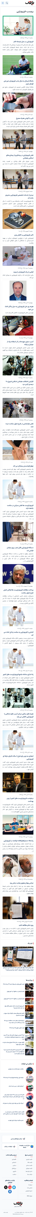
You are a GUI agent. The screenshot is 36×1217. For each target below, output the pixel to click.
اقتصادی (14, 1159)
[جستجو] (7, 3)
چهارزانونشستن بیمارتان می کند (23, 466)
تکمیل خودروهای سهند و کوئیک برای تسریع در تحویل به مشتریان (14, 1014)
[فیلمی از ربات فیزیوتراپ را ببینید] (18, 256)
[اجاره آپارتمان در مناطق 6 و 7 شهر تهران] (29, 994)
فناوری (14, 1171)
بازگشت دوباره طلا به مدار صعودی (15, 1069)
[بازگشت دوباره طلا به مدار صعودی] (29, 1071)
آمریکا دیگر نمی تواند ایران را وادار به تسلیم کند (13, 1103)
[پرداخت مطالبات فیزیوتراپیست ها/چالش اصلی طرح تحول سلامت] (18, 574)
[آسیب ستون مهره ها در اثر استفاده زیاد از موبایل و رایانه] (18, 326)
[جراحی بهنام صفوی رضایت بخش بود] (18, 865)
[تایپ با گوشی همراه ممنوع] (18, 102)
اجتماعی (14, 1162)
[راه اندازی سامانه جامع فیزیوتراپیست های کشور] (18, 658)
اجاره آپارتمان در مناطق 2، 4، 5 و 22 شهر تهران (14, 999)
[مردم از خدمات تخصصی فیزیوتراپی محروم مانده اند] (18, 179)
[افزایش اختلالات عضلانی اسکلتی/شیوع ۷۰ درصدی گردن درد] (18, 365)
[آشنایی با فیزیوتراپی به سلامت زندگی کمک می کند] (18, 616)
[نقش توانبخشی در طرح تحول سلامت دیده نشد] (18, 408)
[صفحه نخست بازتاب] (18, 1203)
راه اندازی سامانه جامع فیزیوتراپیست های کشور (18, 674)
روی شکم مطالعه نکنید (26, 925)
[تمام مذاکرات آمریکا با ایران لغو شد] (29, 1122)
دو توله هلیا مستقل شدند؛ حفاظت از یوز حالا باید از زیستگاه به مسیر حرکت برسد (14, 1021)
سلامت (14, 1174)
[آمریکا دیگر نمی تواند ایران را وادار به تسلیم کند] (29, 1105)
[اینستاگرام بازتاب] (10, 1187)
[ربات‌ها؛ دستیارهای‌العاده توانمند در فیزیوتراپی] (18, 825)
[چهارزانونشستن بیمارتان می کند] (18, 450)
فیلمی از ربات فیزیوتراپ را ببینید (23, 272)
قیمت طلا (30, 1162)
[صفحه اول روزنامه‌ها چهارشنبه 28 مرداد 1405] (29, 1079)
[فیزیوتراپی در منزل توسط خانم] (18, 26)
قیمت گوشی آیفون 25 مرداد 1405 (16, 1028)
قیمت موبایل (29, 1168)
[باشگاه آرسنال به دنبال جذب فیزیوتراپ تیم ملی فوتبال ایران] (18, 65)
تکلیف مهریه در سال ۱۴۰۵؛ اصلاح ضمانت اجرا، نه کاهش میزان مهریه (13, 1043)
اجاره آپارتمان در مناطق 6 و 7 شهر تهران (15, 991)
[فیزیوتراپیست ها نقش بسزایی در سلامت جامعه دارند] (18, 489)
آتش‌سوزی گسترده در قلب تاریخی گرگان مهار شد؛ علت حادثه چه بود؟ (14, 1007)
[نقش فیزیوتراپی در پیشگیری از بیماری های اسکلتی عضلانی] (18, 139)
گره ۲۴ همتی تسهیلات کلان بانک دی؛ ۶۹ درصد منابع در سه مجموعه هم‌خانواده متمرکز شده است (13, 1037)
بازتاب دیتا (29, 1174)
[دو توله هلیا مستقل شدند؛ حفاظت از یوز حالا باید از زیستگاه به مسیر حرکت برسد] (29, 1023)
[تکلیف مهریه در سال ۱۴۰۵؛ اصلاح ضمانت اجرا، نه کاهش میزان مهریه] (29, 1045)
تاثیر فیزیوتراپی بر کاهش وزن (23, 235)
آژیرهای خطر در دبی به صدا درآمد (16, 1086)
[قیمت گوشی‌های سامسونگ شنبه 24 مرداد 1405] (29, 986)
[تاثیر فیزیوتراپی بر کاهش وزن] (18, 219)
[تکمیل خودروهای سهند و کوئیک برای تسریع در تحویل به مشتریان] (29, 1015)
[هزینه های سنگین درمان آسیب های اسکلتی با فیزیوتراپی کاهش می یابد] (18, 698)
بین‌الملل (14, 1168)
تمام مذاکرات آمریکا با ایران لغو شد (15, 1120)
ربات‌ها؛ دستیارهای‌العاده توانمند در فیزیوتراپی (18, 841)
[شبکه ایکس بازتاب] (6, 1187)
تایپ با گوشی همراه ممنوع (24, 118)
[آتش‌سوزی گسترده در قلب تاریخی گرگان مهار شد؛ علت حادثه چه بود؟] (29, 1008)
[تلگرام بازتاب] (14, 1187)
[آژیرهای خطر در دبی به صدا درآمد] (29, 1088)
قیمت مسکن (29, 1165)
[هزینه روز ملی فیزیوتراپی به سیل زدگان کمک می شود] (18, 290)
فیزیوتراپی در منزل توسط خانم (23, 41)
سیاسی (14, 1165)
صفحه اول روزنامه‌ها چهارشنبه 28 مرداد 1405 (13, 1078)
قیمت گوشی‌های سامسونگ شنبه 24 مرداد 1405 (13, 984)
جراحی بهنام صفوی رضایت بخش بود (21, 883)
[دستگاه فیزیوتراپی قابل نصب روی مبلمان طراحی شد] (18, 532)
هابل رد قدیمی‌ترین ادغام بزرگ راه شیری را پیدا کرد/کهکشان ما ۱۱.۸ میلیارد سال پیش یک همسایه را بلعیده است (14, 1052)
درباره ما (30, 1185)
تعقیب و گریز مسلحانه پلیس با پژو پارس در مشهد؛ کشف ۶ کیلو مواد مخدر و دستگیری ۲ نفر (13, 1113)
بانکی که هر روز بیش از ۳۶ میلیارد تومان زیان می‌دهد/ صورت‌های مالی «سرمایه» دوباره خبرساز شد (13, 1097)
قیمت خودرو (29, 1159)
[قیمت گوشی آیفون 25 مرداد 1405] (29, 1030)
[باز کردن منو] (3, 3)
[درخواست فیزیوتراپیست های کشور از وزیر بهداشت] (18, 782)
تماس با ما (29, 1188)
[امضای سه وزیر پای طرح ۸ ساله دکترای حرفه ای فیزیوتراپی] (18, 740)
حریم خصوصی (29, 1191)
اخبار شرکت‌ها (29, 1171)
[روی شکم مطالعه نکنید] (18, 908)
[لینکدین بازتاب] (10, 1191)
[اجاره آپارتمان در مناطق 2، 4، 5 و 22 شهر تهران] (29, 1001)
